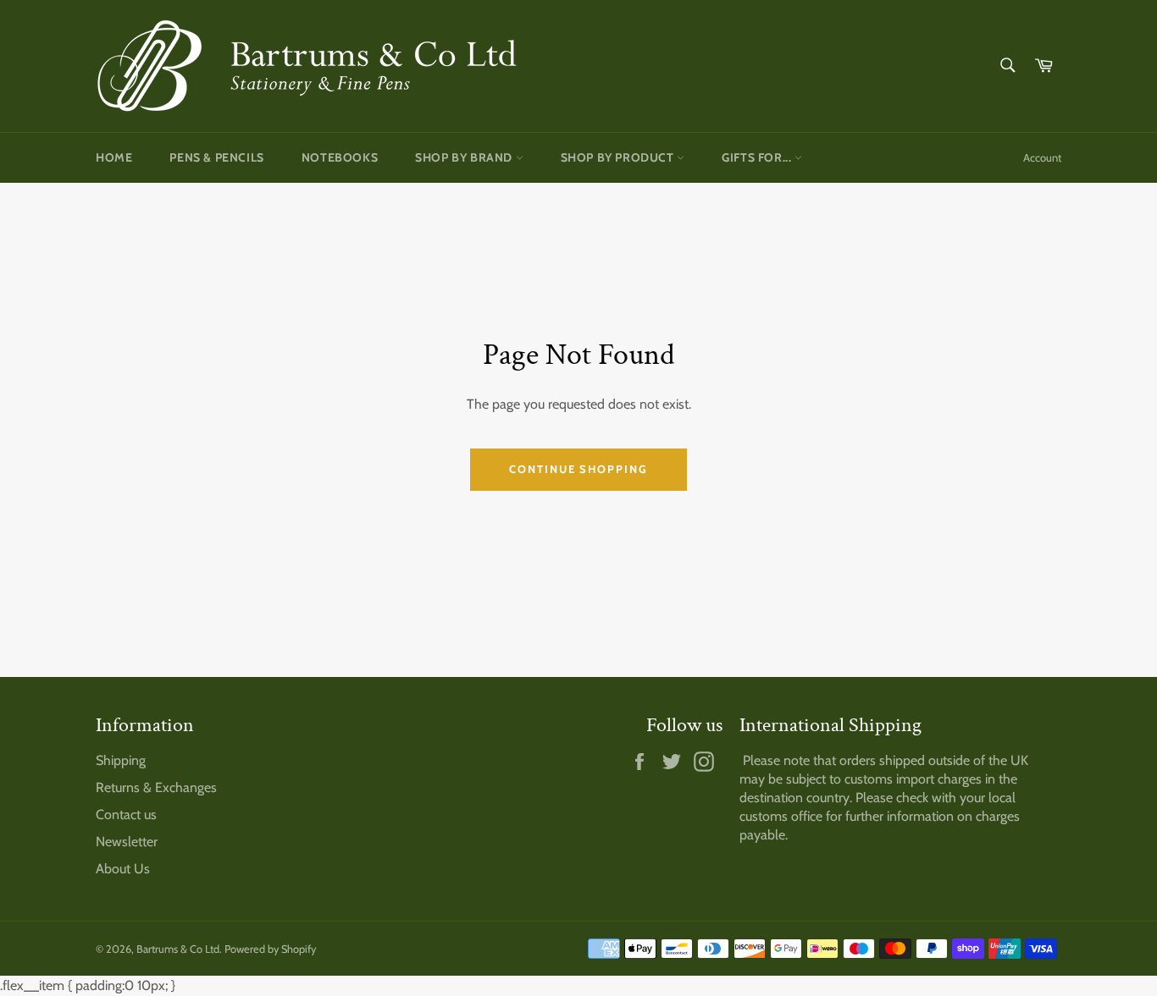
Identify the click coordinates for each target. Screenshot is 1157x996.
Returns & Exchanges (156, 787)
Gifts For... (758, 157)
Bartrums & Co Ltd (177, 949)
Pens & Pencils (216, 157)
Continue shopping (578, 469)
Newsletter (127, 842)
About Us (123, 869)
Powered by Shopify (270, 949)
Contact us (126, 814)
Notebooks (340, 157)
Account (1042, 157)
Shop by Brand (465, 157)
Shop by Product (619, 157)
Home (114, 157)
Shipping (121, 760)
